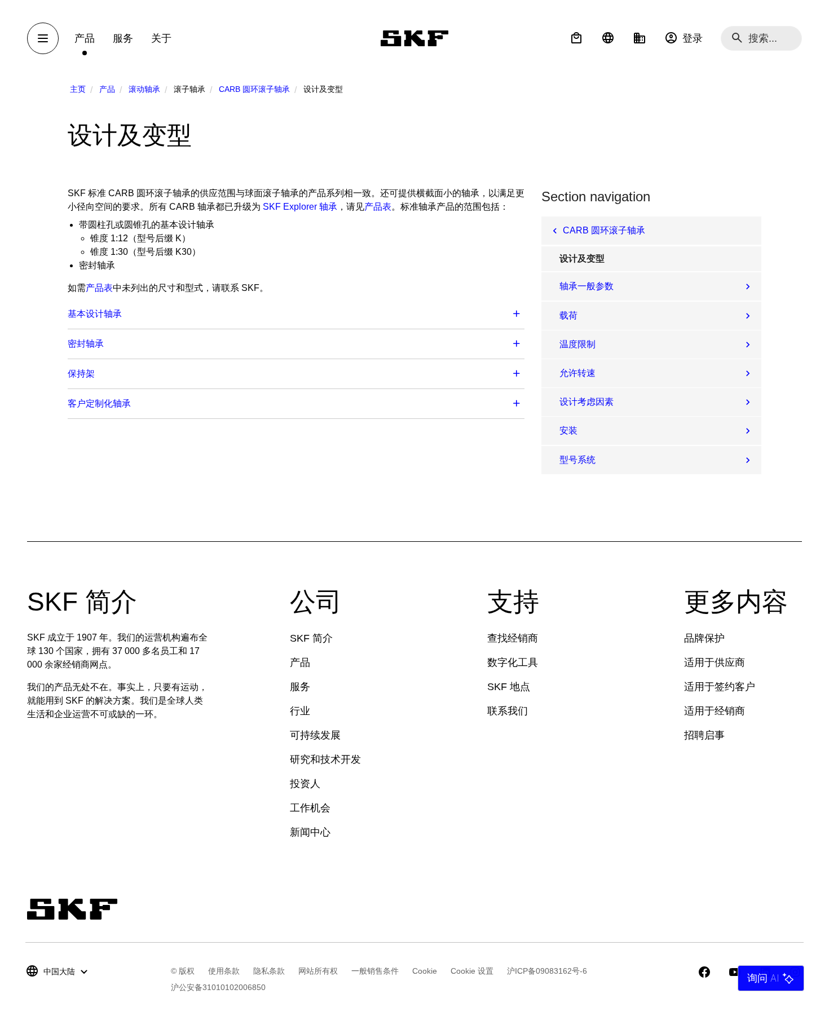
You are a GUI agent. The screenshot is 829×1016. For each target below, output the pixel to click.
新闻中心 (310, 832)
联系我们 (507, 711)
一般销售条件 (375, 970)
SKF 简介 (311, 638)
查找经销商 (512, 638)
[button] (576, 38)
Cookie (424, 970)
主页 (78, 89)
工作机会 (310, 808)
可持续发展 (315, 735)
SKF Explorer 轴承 (300, 206)
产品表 (377, 206)
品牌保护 (704, 638)
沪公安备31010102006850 (218, 987)
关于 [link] (161, 38)
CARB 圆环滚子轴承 (254, 89)
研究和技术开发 (325, 759)
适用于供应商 (714, 662)
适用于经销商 (714, 711)
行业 (300, 711)
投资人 (305, 783)
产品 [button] (84, 38)
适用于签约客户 (719, 686)
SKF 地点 (508, 686)
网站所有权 (318, 970)
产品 (107, 89)
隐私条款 (269, 970)
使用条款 (224, 970)
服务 (300, 686)
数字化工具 (512, 662)
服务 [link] (123, 38)
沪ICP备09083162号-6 (547, 970)
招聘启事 (704, 735)
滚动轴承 (144, 89)
